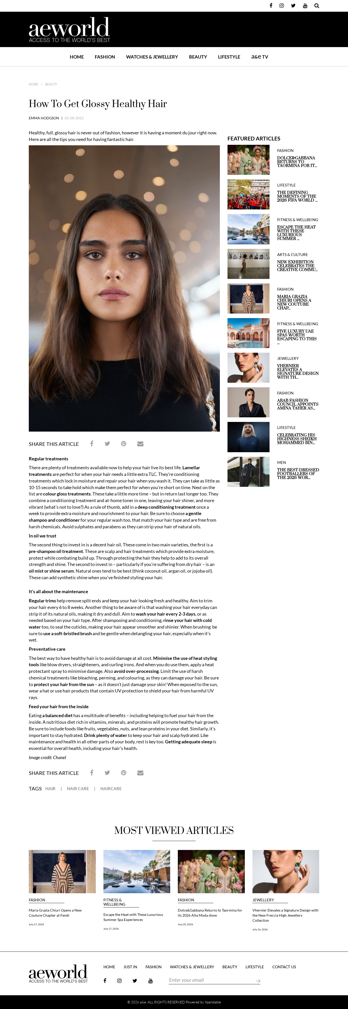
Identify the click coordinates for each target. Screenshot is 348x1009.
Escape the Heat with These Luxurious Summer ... (296, 233)
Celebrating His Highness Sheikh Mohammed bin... (297, 439)
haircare (111, 788)
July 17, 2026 (36, 924)
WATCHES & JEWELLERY (152, 57)
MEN (281, 462)
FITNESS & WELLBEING (297, 220)
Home (77, 57)
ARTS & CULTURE (292, 255)
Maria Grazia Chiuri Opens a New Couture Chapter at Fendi (55, 912)
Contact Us (284, 967)
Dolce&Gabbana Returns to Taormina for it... (297, 162)
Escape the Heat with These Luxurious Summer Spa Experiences (133, 917)
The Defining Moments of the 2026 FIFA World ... (297, 196)
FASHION (105, 57)
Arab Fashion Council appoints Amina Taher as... (297, 404)
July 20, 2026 (185, 924)
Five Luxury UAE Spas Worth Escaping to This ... (297, 337)
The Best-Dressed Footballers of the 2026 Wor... (298, 474)
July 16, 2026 (260, 929)
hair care (78, 788)
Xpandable (213, 1002)
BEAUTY (198, 57)
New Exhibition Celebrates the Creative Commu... (297, 266)
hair (50, 788)
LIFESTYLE (229, 57)
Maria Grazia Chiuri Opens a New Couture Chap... (294, 302)
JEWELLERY (288, 358)
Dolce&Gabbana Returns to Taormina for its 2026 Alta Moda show (210, 912)
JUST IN (130, 967)
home (33, 84)
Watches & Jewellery (192, 967)
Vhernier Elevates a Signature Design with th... (298, 371)
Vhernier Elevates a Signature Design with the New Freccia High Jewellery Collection (285, 915)
